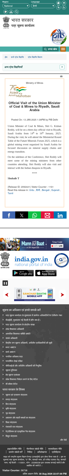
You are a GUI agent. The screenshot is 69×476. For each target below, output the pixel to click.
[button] (64, 7)
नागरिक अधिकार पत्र (14, 356)
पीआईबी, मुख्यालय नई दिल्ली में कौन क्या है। (23, 319)
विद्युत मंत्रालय (11, 435)
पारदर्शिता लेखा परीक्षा (14, 360)
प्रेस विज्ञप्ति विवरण (34, 57)
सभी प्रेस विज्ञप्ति (17, 57)
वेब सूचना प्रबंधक (13, 374)
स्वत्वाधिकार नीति (55, 448)
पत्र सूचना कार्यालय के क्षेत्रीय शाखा (20, 324)
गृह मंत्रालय (10, 413)
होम (6, 57)
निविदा (29, 451)
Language (35, 2)
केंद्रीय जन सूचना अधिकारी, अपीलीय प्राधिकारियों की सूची (29, 342)
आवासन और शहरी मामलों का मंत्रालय (20, 417)
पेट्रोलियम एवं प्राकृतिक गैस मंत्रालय (20, 431)
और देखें (63, 439)
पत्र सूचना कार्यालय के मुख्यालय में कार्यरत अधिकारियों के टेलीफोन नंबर (34, 315)
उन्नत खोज (52, 49)
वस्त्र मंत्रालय (11, 399)
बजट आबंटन (11, 347)
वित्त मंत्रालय (11, 403)
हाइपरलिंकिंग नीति (14, 448)
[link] (34, 243)
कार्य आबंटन (10, 351)
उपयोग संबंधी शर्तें (15, 451)
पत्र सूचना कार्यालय (22, 25)
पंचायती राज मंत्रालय (14, 426)
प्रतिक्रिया (56, 451)
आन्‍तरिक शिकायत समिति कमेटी (18, 333)
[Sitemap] (11, 11)
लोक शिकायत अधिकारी (15, 328)
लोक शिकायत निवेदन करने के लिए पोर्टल (22, 379)
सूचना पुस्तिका (11, 370)
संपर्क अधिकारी (11, 338)
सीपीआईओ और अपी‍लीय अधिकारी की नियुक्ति (24, 365)
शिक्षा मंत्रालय (11, 422)
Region (5, 2)
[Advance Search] (16, 11)
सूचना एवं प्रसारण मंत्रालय (16, 394)
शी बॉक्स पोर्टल (11, 383)
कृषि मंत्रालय (11, 408)
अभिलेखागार (42, 451)
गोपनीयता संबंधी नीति (34, 448)
